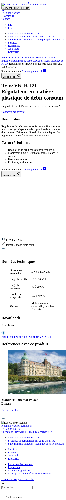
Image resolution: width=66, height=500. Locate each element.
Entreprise (13, 51)
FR (10, 27)
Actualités (13, 48)
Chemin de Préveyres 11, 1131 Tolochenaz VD (26, 431)
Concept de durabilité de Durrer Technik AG (32, 473)
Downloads (7, 15)
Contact (5, 18)
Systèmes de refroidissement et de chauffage (31, 36)
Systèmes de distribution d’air (24, 33)
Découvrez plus (9, 410)
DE (10, 24)
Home (4, 57)
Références (14, 45)
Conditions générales (19, 470)
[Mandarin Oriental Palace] (33, 372)
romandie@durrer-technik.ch (16, 425)
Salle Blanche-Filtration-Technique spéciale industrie (36, 39)
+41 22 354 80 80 (10, 428)
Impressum (14, 467)
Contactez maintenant (12, 111)
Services (12, 42)
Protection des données (20, 464)
